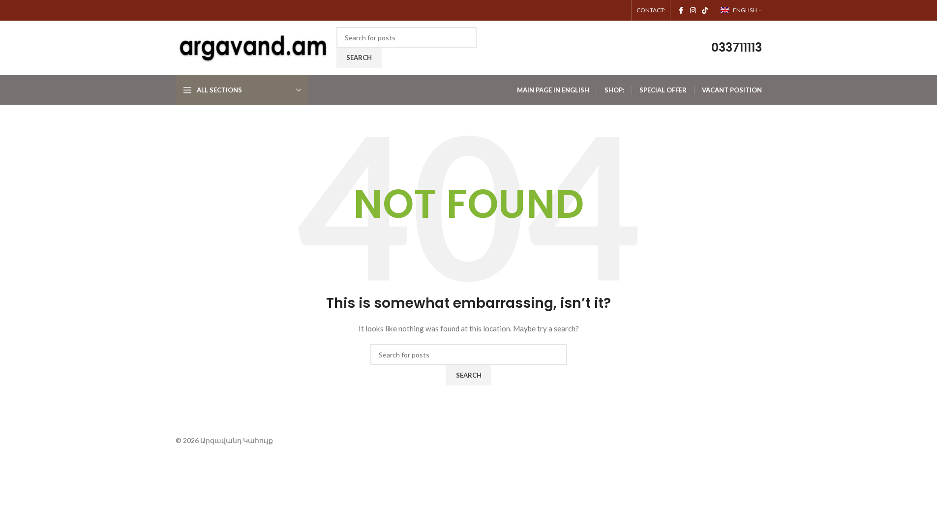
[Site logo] (254, 47)
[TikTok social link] (705, 10)
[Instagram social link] (693, 10)
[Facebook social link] (681, 10)
